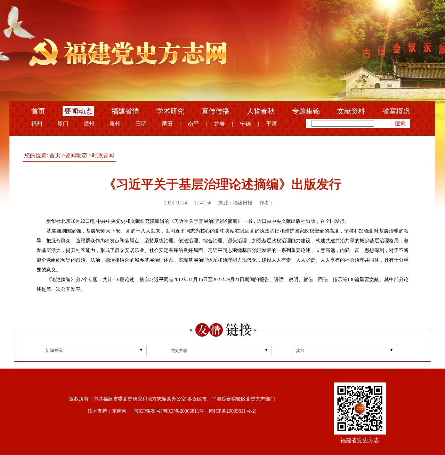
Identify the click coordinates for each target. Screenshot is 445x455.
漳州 (89, 124)
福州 (36, 124)
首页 (38, 111)
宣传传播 (215, 111)
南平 (193, 124)
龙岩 (219, 124)
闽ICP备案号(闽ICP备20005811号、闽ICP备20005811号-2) (195, 411)
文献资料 (351, 111)
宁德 (245, 124)
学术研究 (170, 111)
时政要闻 (103, 155)
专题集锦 (306, 111)
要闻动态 (78, 111)
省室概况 (396, 111)
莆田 (167, 124)
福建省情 (125, 111)
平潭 (271, 124)
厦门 (62, 124)
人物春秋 (261, 111)
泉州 (115, 124)
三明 (141, 124)
